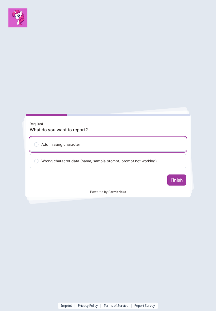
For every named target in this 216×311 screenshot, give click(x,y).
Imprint (66, 306)
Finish (177, 180)
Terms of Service (116, 306)
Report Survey (144, 306)
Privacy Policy (88, 306)
